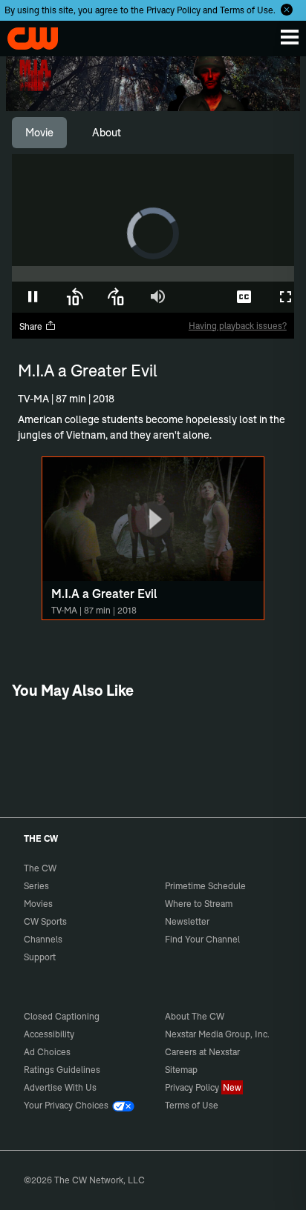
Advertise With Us (60, 1087)
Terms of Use (246, 10)
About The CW (194, 1016)
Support (40, 957)
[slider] (153, 274)
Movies (38, 903)
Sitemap (181, 1069)
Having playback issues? (238, 325)
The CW (26, 34)
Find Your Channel (202, 939)
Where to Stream (198, 903)
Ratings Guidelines (62, 1069)
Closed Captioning (62, 1016)
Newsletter (187, 921)
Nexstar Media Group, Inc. (217, 1034)
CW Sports (45, 921)
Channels (43, 939)
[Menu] (290, 37)
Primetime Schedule (205, 885)
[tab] (39, 132)
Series (36, 885)
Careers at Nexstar (202, 1051)
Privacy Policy (173, 10)
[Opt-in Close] (287, 10)
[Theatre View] (202, 297)
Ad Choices (47, 1051)
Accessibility (49, 1034)
